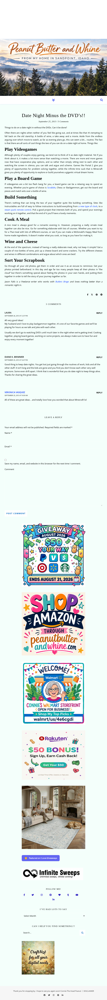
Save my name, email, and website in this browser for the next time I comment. (43, 463)
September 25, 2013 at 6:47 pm (16, 360)
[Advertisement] (53, 19)
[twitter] (49, 995)
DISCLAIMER (89, 991)
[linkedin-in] (62, 995)
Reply (99, 313)
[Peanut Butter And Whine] (53, 67)
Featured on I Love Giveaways (43, 858)
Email (8, 446)
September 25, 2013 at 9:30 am (16, 395)
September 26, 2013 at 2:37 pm (16, 316)
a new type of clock (87, 206)
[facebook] (45, 995)
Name (8, 432)
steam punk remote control (18, 209)
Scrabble (51, 187)
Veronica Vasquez (15, 392)
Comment (9, 469)
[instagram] (54, 995)
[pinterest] (58, 995)
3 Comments (63, 121)
